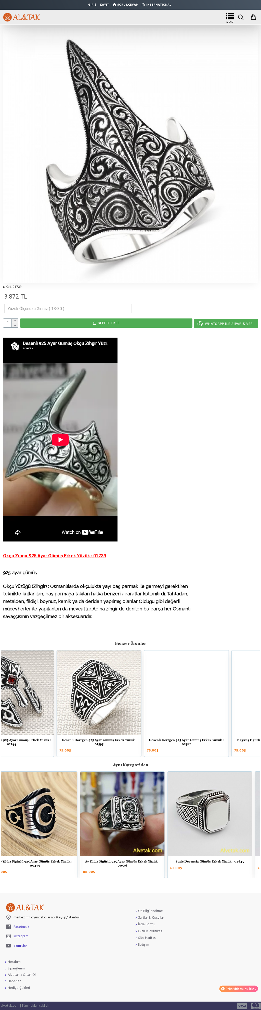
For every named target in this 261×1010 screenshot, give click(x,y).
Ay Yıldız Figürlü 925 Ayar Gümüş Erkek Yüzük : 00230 (43, 864)
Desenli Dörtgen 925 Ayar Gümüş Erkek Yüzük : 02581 (43, 742)
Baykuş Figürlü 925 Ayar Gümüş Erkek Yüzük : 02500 (130, 742)
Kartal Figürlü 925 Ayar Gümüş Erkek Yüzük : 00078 (218, 742)
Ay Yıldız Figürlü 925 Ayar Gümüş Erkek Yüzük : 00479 (130, 864)
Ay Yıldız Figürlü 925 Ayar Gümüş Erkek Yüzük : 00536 (218, 864)
